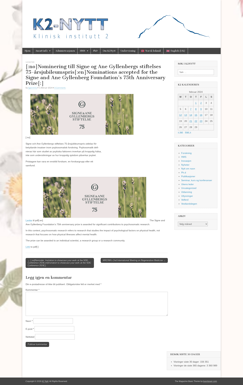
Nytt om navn (188, 168)
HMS (82, 50)
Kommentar (32, 290)
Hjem (27, 50)
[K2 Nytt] (121, 21)
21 (190, 121)
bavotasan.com (210, 381)
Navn (29, 321)
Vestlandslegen (189, 203)
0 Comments (60, 87)
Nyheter (30, 62)
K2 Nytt (45, 381)
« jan (180, 132)
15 (196, 115)
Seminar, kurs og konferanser (196, 180)
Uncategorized (188, 188)
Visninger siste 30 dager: (187, 361)
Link (28, 246)
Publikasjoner (188, 176)
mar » (188, 132)
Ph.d (183, 172)
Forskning (186, 153)
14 (190, 115)
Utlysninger (187, 196)
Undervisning (128, 50)
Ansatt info (42, 50)
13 (185, 115)
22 (196, 121)
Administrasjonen (65, 50)
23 (201, 121)
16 (201, 115)
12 (180, 115)
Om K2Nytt (109, 50)
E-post (30, 329)
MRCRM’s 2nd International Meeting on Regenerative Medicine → (134, 260)
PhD (95, 50)
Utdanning (186, 192)
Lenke (29, 220)
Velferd (184, 199)
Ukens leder (187, 184)
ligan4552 (32, 87)
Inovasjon (186, 161)
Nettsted (30, 337)
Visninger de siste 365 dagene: (190, 365)
